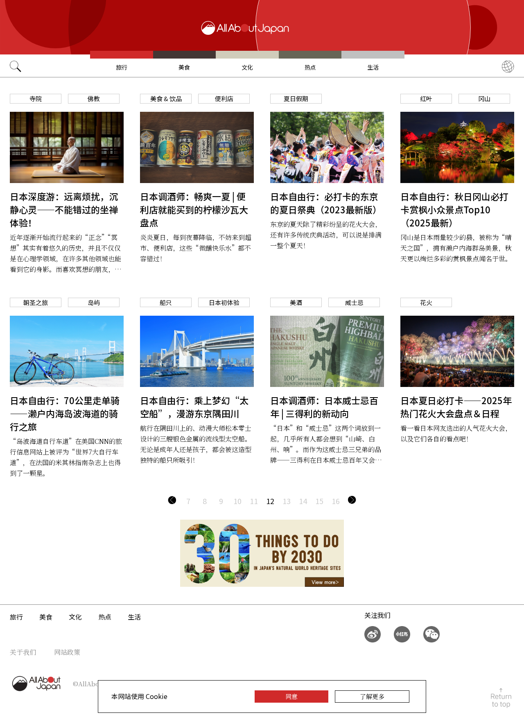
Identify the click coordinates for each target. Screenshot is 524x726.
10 (237, 500)
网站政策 (67, 652)
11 (254, 500)
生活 (373, 67)
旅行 (121, 67)
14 (303, 500)
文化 (247, 67)
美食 (184, 67)
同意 (291, 696)
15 (319, 500)
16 (336, 500)
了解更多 (372, 696)
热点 (310, 67)
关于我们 (23, 652)
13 (286, 500)
